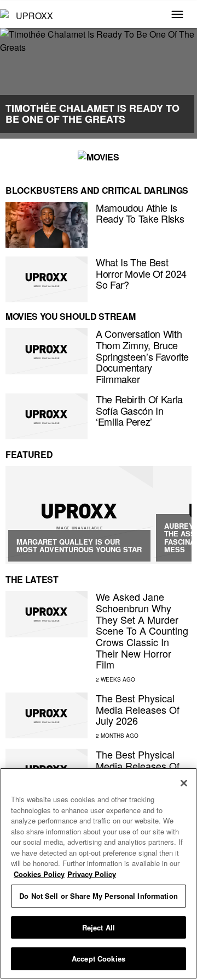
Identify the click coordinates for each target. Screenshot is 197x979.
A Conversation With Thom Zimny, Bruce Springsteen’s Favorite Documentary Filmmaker (142, 356)
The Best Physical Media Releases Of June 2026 (137, 765)
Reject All (98, 927)
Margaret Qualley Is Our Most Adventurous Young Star (79, 545)
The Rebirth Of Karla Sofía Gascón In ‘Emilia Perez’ (139, 410)
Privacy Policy (91, 874)
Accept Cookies (98, 958)
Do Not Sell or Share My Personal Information (98, 896)
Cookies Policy (39, 874)
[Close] (184, 783)
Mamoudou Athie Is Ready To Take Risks (140, 213)
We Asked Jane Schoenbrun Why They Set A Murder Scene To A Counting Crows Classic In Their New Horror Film (142, 630)
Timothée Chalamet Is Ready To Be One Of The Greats (92, 113)
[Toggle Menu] (177, 15)
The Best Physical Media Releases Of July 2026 (137, 709)
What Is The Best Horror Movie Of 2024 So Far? (141, 273)
